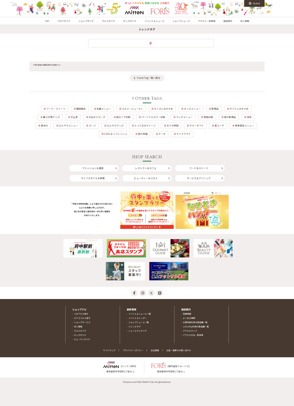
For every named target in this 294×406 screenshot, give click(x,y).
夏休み (44, 125)
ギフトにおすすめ (239, 108)
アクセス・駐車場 (206, 21)
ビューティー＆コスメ (146, 178)
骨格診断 (208, 117)
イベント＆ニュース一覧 (139, 313)
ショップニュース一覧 (138, 322)
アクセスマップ (190, 330)
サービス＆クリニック (199, 178)
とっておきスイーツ (145, 125)
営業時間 (187, 313)
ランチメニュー (184, 117)
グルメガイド (108, 21)
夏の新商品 (230, 117)
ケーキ (162, 134)
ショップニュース (181, 21)
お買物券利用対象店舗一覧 (195, 322)
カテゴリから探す (82, 318)
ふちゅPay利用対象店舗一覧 (196, 326)
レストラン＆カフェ (146, 168)
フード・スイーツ (55, 108)
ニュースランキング (137, 330)
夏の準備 (143, 134)
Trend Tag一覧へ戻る (148, 77)
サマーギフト (196, 125)
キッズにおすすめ (163, 108)
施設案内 (227, 21)
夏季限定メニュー (244, 125)
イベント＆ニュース (154, 21)
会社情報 (155, 350)
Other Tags (148, 98)
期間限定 (81, 108)
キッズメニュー (192, 108)
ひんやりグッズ (115, 125)
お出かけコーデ (97, 117)
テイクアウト (183, 134)
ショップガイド (86, 21)
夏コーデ (219, 125)
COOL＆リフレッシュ (115, 134)
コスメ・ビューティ (132, 108)
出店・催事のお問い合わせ (178, 350)
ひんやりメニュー (68, 125)
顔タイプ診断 (123, 117)
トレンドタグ (134, 326)
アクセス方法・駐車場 (193, 334)
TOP (47, 21)
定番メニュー (104, 108)
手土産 (74, 117)
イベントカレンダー (137, 318)
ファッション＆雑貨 (92, 168)
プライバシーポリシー (133, 350)
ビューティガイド (82, 339)
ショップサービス (82, 322)
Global (256, 3)
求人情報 (244, 21)
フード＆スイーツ (198, 168)
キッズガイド (129, 21)
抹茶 (249, 117)
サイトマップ (109, 350)
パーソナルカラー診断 (153, 117)
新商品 (215, 108)
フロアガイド (63, 21)
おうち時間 (172, 125)
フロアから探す (81, 313)
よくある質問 (189, 318)
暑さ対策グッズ (51, 117)
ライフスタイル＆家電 (93, 178)
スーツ (92, 125)
